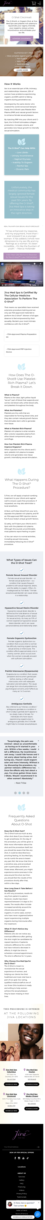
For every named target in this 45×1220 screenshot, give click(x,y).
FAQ (21, 1183)
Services (21, 1177)
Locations (22, 1167)
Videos (21, 1190)
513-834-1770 (11, 1106)
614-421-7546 (11, 1079)
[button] (15, 793)
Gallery (21, 1180)
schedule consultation (21, 38)
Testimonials (21, 1197)
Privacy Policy (21, 1193)
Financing (21, 1187)
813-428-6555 (32, 1103)
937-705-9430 (32, 1079)
